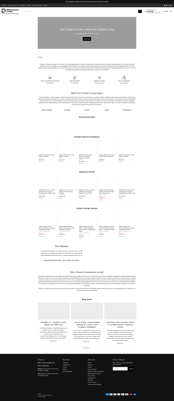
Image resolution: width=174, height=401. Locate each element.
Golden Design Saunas (44, 231)
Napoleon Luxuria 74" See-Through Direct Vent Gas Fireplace (66, 191)
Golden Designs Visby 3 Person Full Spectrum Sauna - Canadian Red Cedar (47, 228)
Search (89, 362)
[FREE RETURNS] (74, 80)
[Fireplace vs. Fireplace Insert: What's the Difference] (54, 311)
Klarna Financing (92, 369)
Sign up (131, 369)
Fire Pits (65, 367)
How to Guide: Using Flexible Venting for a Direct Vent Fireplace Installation (87, 324)
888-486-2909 (45, 365)
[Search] (140, 11)
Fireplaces (65, 362)
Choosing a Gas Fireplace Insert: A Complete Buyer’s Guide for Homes (120, 324)
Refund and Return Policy (94, 373)
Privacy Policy (91, 375)
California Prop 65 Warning (94, 384)
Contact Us (4, 5)
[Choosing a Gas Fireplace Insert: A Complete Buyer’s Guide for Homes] (120, 311)
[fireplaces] (87, 33)
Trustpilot (40, 57)
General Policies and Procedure (96, 371)
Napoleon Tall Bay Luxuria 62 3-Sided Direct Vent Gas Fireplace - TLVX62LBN (87, 191)
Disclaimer (90, 380)
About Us (90, 365)
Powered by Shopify (42, 396)
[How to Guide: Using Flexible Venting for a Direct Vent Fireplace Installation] (87, 311)
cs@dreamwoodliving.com (48, 362)
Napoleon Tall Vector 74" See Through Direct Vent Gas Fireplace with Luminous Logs (47, 191)
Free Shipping (22, 5)
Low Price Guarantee (12, 5)
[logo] (10, 11)
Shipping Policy (92, 378)
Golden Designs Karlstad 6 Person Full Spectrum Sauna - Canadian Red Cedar (67, 228)
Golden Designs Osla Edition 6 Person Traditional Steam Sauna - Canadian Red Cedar (107, 228)
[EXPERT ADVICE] (99, 80)
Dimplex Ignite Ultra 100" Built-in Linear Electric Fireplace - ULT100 (85, 156)
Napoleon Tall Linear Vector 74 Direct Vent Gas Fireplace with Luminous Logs (106, 191)
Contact (90, 367)
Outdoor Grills (66, 365)
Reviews (45, 5)
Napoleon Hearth (42, 194)
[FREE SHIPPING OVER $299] (50, 80)
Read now (53, 341)
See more (86, 348)
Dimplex (41, 158)
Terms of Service (92, 382)
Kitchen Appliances (67, 371)
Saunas (65, 369)
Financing (28, 5)
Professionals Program (37, 5)
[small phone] (146, 11)
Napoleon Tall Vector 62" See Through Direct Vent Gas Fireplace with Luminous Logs (127, 191)
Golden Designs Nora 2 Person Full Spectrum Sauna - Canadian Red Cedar (127, 228)
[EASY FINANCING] (124, 80)
